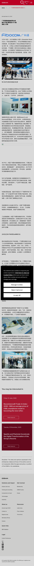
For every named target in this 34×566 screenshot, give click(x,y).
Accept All (17, 295)
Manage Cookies (17, 285)
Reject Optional (17, 290)
